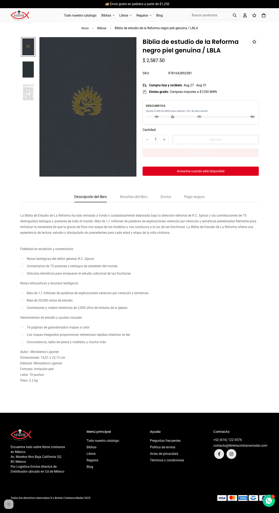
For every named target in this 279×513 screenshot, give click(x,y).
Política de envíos (162, 447)
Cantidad (149, 130)
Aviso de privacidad (164, 454)
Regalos (142, 15)
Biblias (106, 15)
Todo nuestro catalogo (80, 15)
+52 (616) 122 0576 (227, 440)
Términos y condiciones (167, 460)
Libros (123, 15)
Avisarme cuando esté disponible (200, 171)
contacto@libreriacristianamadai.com (240, 445)
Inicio (85, 28)
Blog (159, 15)
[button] (263, 15)
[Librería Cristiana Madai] (20, 15)
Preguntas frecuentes (165, 441)
